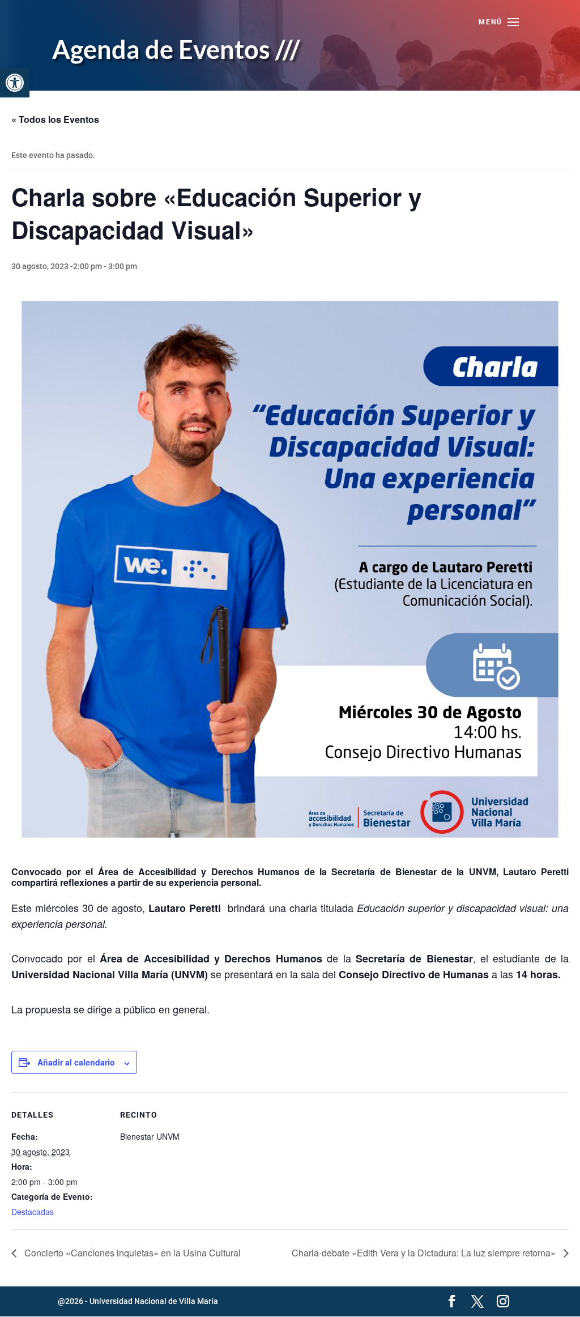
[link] (14, 82)
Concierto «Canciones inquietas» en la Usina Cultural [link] (131, 1252)
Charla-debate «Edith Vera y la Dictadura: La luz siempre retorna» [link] (425, 1252)
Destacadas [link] (32, 1211)
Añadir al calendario (76, 1062)
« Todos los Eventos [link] (55, 119)
